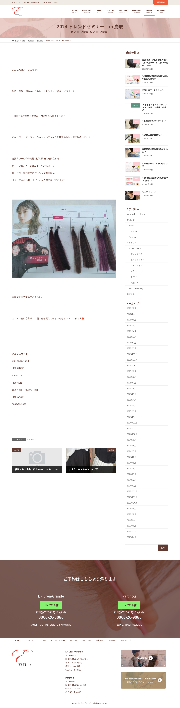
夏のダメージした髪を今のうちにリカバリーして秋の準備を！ (155, 62)
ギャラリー (132, 242)
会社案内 (99, 640)
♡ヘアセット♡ (149, 192)
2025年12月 (132, 354)
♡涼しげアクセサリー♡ (153, 90)
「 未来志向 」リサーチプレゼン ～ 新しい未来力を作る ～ (154, 107)
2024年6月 (131, 457)
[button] (51, 605)
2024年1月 (131, 485)
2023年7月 (131, 520)
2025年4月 (131, 399)
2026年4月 (131, 331)
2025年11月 (132, 359)
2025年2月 (131, 411)
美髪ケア (135, 282)
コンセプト (29, 640)
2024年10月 (132, 434)
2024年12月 (132, 422)
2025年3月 (131, 405)
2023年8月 (131, 514)
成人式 (134, 271)
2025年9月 (131, 371)
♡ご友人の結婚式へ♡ (152, 134)
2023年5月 (131, 531)
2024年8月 (131, 445)
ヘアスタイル (136, 265)
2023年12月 (132, 491)
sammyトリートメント (137, 214)
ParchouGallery (136, 288)
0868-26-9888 (129, 617)
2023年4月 (131, 537)
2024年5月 (131, 462)
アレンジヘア (136, 254)
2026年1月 (131, 348)
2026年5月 (131, 325)
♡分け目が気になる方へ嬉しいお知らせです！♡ (155, 77)
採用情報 (161, 2)
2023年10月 (132, 502)
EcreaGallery (135, 248)
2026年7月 (131, 314)
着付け (134, 277)
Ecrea (131, 225)
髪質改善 (131, 294)
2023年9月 (131, 508)
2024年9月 (131, 439)
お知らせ (131, 219)
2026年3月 (131, 337)
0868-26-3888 (51, 617)
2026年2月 (131, 342)
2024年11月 (132, 428)
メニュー (42, 640)
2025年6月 (131, 388)
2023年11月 (132, 497)
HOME (17, 640)
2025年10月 (132, 365)
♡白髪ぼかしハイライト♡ (154, 120)
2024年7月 (131, 451)
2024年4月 (131, 468)
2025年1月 (131, 417)
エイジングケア (137, 259)
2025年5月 (131, 394)
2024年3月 (131, 474)
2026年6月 (131, 319)
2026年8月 (131, 308)
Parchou (30, 439)
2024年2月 (131, 479)
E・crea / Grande (58, 640)
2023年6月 (131, 525)
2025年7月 (131, 382)
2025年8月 (131, 377)
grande (134, 231)
